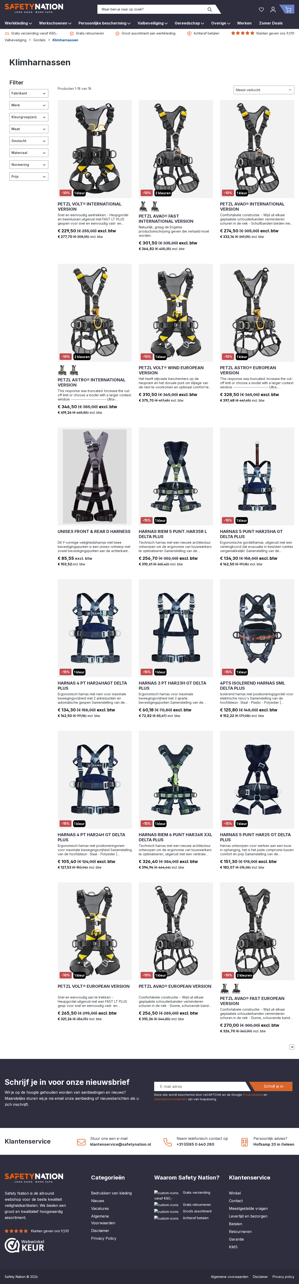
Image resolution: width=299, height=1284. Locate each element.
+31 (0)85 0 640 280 (195, 1144)
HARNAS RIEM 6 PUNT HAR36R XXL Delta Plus (175, 837)
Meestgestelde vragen (248, 1208)
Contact (236, 1200)
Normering (20, 165)
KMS (233, 1247)
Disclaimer (100, 1230)
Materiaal (19, 153)
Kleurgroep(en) (24, 117)
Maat (15, 129)
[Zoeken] (210, 9)
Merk (15, 105)
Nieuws (97, 1200)
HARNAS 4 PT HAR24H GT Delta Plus (91, 837)
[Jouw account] (273, 9)
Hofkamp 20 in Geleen (273, 1144)
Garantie (236, 1239)
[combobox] (151, 9)
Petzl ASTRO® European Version (248, 370)
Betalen (235, 1223)
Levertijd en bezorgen (248, 1216)
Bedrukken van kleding (111, 1193)
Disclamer (260, 1277)
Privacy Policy (103, 1238)
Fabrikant (19, 93)
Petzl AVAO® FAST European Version (252, 1001)
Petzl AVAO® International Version (252, 207)
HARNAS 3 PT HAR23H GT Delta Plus (172, 686)
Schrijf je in (273, 1086)
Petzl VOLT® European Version (94, 986)
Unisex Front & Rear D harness (94, 531)
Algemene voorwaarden (229, 1277)
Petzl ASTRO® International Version (91, 382)
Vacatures (100, 1208)
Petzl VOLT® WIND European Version (171, 370)
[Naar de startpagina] (34, 8)
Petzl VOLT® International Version (89, 207)
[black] (144, 206)
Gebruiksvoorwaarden (170, 1099)
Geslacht (18, 141)
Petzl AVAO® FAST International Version (166, 219)
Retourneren (240, 1231)
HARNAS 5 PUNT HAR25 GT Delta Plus (255, 837)
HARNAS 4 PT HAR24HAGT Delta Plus (92, 686)
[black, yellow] (155, 206)
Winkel (235, 1193)
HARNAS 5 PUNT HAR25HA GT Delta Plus (251, 534)
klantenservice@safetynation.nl (120, 1144)
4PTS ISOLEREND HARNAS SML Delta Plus (252, 686)
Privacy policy (283, 1277)
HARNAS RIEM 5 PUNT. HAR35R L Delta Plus (173, 534)
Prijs (15, 176)
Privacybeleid (253, 1094)
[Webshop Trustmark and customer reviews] (24, 1245)
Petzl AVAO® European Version (175, 986)
